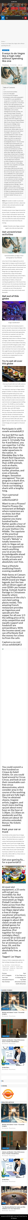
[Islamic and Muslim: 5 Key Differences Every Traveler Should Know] (14, 1028)
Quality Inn (5, 50)
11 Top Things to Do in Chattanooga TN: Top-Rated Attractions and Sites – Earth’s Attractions (20, 978)
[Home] (3, 18)
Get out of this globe (9, 93)
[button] (6, 18)
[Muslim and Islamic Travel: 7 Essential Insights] (14, 1001)
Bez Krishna (7, 965)
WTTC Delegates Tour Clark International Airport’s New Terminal (8, 977)
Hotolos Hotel (6, 966)
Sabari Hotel (5, 970)
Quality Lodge (19, 966)
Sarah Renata (6, 65)
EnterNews (23, 1216)
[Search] (23, 17)
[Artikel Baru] (14, 1056)
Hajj (4, 1203)
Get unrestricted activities (10, 91)
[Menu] (6, 18)
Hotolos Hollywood (15, 965)
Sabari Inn (11, 970)
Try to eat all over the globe (11, 95)
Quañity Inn (12, 968)
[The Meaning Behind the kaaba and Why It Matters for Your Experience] (14, 1195)
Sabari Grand (19, 968)
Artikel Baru (5, 1067)
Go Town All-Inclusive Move (18, 265)
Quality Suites (6, 968)
